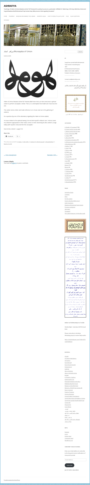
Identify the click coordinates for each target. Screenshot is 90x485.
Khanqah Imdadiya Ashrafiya (72, 381)
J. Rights (67, 146)
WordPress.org (69, 440)
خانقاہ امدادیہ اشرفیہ (70, 411)
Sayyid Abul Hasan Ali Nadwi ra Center (75, 398)
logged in (14, 163)
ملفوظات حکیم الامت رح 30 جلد (72, 419)
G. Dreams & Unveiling (71, 140)
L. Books (67, 150)
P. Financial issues (69, 159)
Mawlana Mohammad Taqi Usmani (25, 16)
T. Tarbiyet (32, 142)
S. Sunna (67, 169)
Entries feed (68, 436)
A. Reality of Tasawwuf (71, 127)
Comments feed (69, 438)
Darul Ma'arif (68, 362)
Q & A (66, 161)
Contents (67, 194)
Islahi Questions (75, 16)
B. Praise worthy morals (71, 129)
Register (67, 432)
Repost (66, 165)
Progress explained (70, 207)
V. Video (67, 178)
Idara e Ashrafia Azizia (71, 373)
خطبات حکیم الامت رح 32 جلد (72, 413)
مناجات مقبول (68, 421)
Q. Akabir (67, 163)
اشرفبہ (66, 409)
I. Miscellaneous (69, 144)
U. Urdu (67, 173)
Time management (10, 155)
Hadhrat (67, 369)
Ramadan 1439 (52, 155)
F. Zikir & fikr (25, 142)
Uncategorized (69, 175)
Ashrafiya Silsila (41, 16)
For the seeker (68, 199)
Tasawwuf (12, 16)
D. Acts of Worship (69, 133)
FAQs (67, 16)
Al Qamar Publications (70, 358)
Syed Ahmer (68, 407)
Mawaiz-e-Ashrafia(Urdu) (71, 386)
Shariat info (68, 405)
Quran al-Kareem (69, 394)
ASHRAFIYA (10, 5)
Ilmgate (67, 375)
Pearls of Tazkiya (69, 392)
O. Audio (67, 157)
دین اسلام (67, 415)
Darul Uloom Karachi (70, 365)
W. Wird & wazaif (39, 142)
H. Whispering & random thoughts (74, 142)
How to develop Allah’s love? (56, 16)
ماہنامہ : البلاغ (68, 417)
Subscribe (69, 465)
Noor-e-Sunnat (69, 390)
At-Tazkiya (67, 360)
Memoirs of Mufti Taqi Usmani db (73, 388)
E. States (19, 142)
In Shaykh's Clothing (70, 377)
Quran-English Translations (72, 396)
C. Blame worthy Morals (71, 131)
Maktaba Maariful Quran (71, 384)
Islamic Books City (69, 379)
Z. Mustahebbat (49, 142)
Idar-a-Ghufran (69, 371)
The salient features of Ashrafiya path (75, 213)
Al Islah (66, 356)
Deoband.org (68, 367)
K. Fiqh (66, 148)
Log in (66, 434)
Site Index (6, 20)
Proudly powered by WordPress (12, 480)
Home (5, 16)
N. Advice (67, 154)
